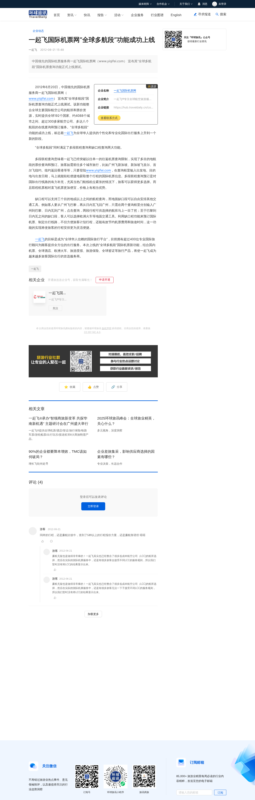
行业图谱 (157, 15)
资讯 (70, 15)
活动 (117, 15)
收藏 (69, 387)
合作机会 (162, 3)
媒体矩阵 (144, 3)
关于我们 (184, 3)
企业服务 (137, 15)
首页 (57, 15)
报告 (100, 15)
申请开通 (104, 279)
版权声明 (106, 328)
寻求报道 (204, 14)
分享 (116, 387)
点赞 (93, 387)
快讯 (87, 15)
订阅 (220, 792)
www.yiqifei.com (41, 98)
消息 (204, 3)
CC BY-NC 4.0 (92, 332)
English (176, 15)
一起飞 (68, 133)
